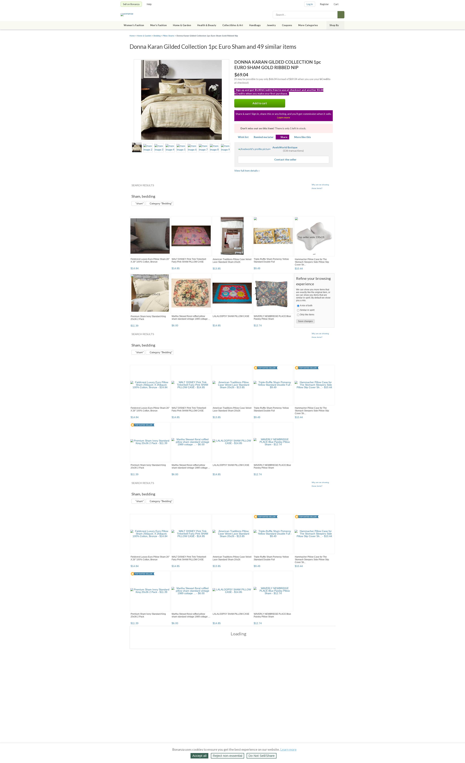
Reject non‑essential (227, 756)
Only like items (307, 314)
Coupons (287, 25)
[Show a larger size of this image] (137, 148)
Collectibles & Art (232, 25)
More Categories (308, 25)
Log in (310, 4)
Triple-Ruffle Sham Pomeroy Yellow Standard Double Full (271, 260)
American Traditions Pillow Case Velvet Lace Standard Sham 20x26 (232, 260)
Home (132, 36)
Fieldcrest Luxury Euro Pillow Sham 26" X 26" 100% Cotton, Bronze (150, 260)
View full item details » (247, 170)
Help (149, 4)
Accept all (199, 756)
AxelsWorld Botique (284, 147)
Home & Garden (182, 25)
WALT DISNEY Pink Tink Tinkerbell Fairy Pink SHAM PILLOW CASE (189, 260)
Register (324, 4)
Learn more (283, 117)
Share (283, 137)
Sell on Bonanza (131, 4)
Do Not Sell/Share (261, 756)
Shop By (334, 25)
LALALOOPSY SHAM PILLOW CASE (231, 316)
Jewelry (271, 25)
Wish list (243, 137)
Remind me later (264, 137)
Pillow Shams (168, 36)
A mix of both (306, 305)
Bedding (157, 36)
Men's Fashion (158, 25)
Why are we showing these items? (320, 186)
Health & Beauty (206, 25)
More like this (302, 137)
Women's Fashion (134, 25)
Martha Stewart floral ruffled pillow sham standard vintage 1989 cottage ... (191, 317)
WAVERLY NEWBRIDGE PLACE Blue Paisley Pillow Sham (272, 317)
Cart (336, 4)
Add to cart (259, 103)
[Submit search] (340, 14)
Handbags (255, 25)
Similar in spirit (307, 310)
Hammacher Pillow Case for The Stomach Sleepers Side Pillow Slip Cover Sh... (312, 262)
